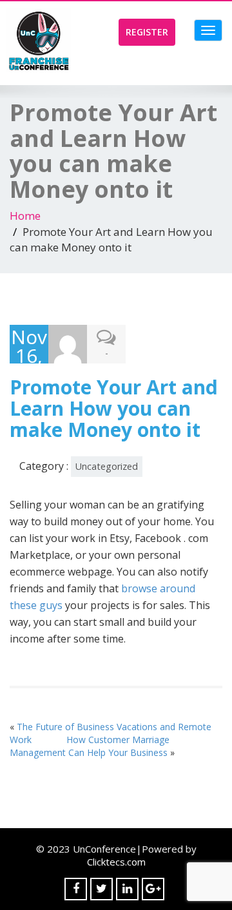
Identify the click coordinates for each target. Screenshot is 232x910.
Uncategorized (106, 466)
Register (147, 32)
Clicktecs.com (116, 861)
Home (25, 215)
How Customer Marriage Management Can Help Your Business (89, 746)
